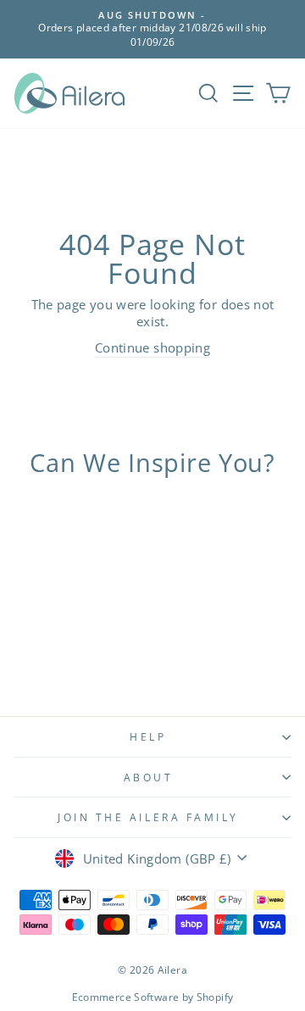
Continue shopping (152, 347)
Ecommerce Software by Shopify (153, 997)
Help (148, 736)
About (149, 777)
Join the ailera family (148, 817)
